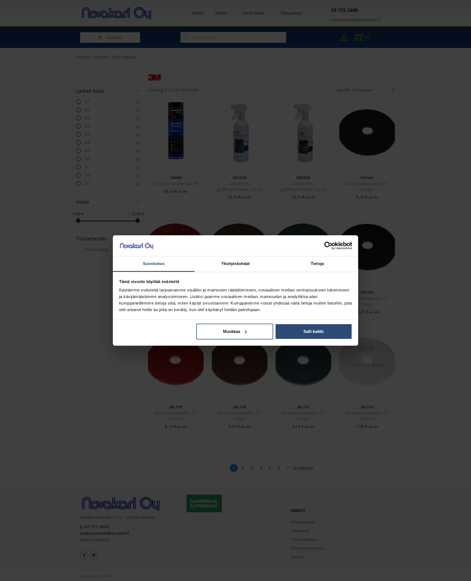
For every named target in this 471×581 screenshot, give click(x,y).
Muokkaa (231, 331)
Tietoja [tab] (317, 263)
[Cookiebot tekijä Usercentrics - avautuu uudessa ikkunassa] (328, 246)
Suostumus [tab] (154, 263)
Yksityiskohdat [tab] (235, 263)
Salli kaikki (313, 331)
